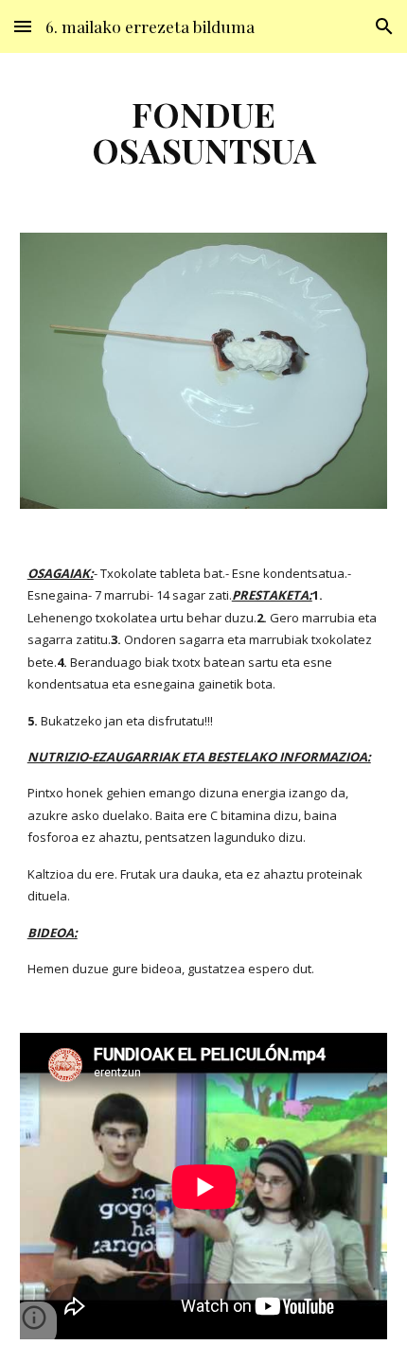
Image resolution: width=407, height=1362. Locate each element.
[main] (204, 131)
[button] (22, 26)
